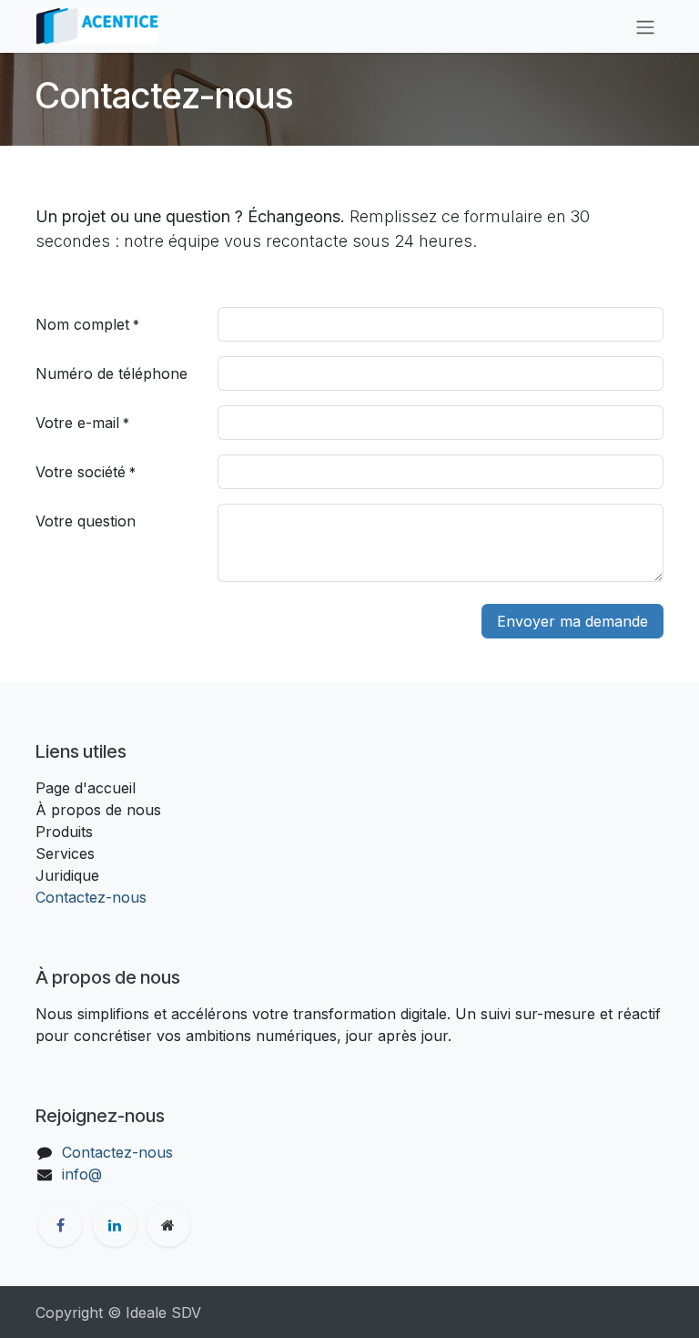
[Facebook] (60, 1225)
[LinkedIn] (115, 1225)
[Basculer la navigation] (645, 26)
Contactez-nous (91, 897)
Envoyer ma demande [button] (572, 621)
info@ (82, 1174)
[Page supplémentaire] (168, 1225)
